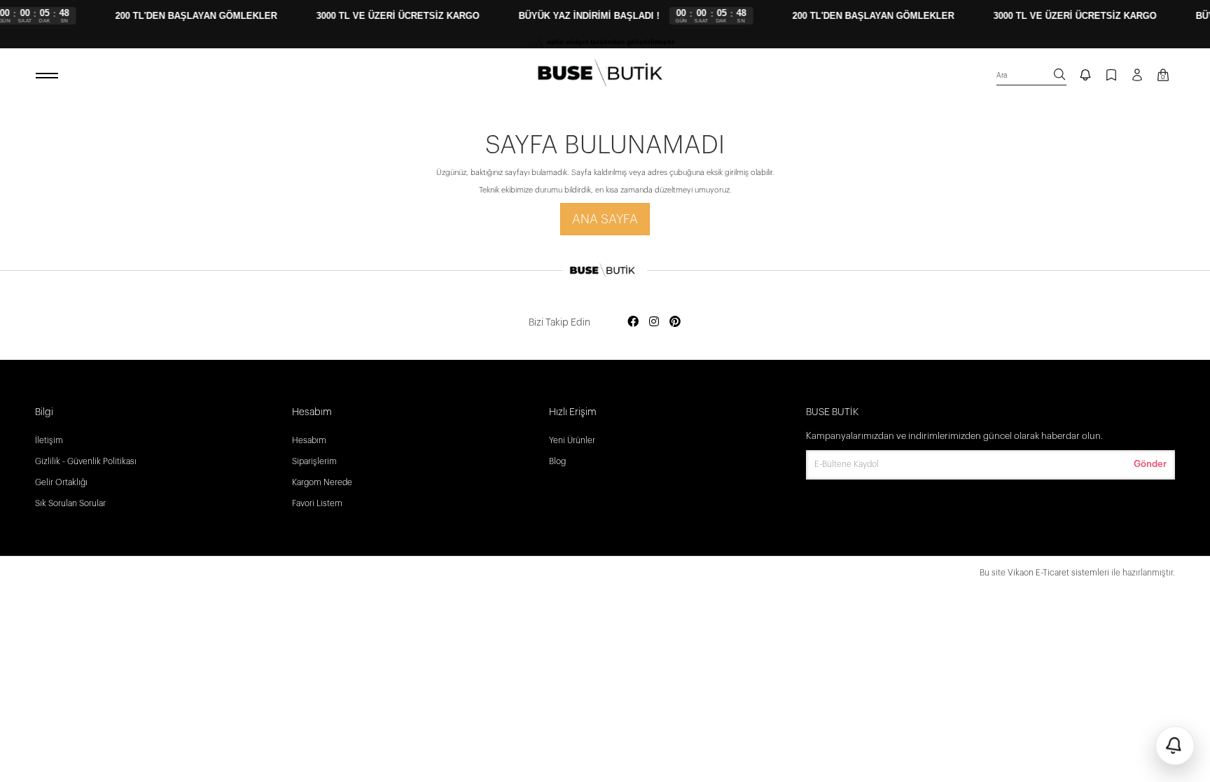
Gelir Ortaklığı (61, 482)
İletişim (49, 440)
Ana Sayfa (605, 219)
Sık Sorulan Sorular (70, 503)
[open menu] (49, 76)
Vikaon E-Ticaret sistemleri (1058, 572)
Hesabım (309, 440)
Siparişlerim (314, 461)
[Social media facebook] (633, 322)
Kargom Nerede (322, 482)
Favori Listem (317, 503)
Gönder (1150, 463)
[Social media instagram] (654, 322)
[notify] (1085, 76)
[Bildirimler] (1175, 745)
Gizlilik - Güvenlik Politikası (86, 461)
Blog (557, 461)
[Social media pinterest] (675, 322)
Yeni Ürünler (572, 440)
